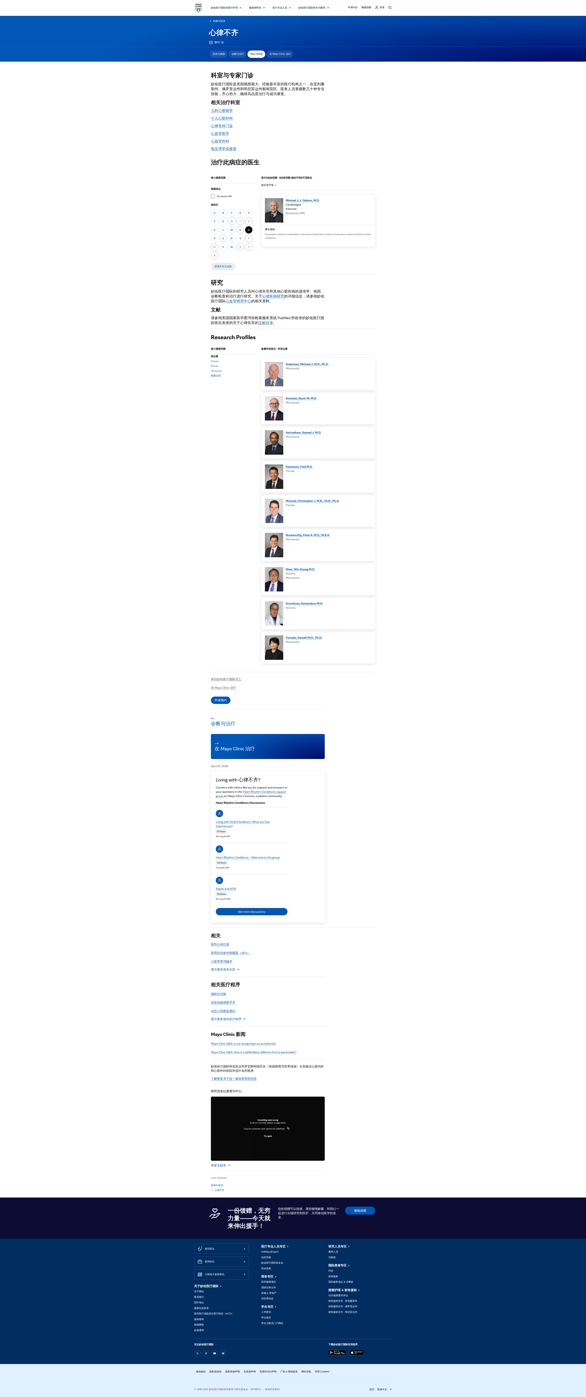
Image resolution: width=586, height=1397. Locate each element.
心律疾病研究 (273, 296)
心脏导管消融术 (221, 961)
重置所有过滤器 (223, 266)
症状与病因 (219, 54)
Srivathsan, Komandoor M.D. (304, 603)
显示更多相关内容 (223, 969)
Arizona (215, 361)
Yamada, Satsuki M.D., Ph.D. (304, 637)
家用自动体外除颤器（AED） (230, 953)
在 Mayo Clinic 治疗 (280, 54)
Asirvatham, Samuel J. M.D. (303, 432)
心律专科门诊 (222, 126)
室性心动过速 (220, 944)
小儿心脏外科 (222, 118)
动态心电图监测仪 (223, 1011)
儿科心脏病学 (222, 110)
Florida (214, 365)
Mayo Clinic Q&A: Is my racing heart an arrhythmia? (243, 1043)
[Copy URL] (288, 1128)
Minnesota (216, 370)
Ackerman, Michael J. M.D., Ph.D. (307, 364)
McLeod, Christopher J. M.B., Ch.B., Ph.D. (312, 501)
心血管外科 (220, 141)
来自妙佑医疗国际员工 (226, 679)
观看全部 (216, 375)
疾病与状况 (219, 21)
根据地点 (216, 188)
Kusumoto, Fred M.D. (299, 466)
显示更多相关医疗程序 (226, 1019)
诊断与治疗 (238, 54)
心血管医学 (220, 133)
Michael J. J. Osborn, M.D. (303, 200)
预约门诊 (219, 42)
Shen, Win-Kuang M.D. (300, 569)
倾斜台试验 (218, 994)
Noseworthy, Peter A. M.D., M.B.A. (308, 535)
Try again (268, 1136)
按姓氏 (214, 204)
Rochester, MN (224, 196)
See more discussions (251, 911)
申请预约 (221, 700)
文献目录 (266, 323)
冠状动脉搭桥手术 (223, 1002)
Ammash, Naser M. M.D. (301, 398)
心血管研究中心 (238, 301)
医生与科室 (257, 54)
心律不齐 (223, 33)
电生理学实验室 (224, 149)
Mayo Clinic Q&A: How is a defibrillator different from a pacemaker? (254, 1052)
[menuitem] (218, 54)
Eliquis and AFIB (226, 888)
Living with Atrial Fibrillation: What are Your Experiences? (243, 824)
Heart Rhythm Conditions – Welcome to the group (248, 857)
